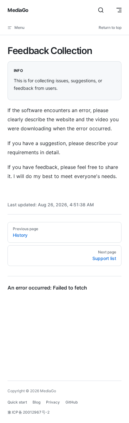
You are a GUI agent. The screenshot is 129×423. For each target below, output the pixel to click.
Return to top (110, 27)
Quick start (17, 402)
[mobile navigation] (118, 10)
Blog (36, 402)
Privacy (53, 402)
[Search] (101, 10)
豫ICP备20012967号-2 (28, 412)
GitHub (71, 402)
